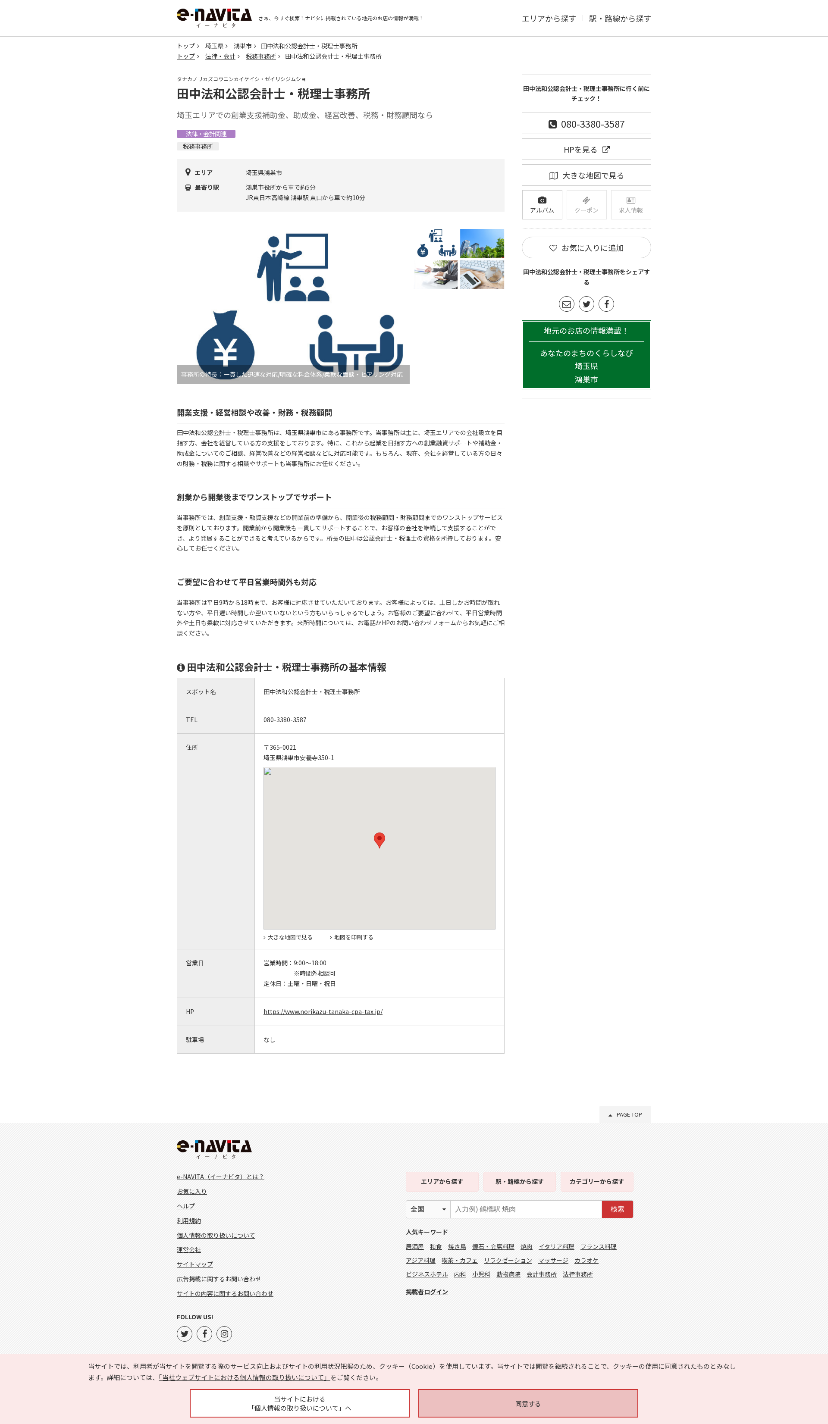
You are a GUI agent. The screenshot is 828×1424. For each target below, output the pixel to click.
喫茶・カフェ (460, 1260)
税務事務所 (261, 56)
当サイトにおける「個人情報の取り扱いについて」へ (299, 1403)
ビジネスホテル (427, 1274)
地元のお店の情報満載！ (586, 355)
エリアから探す (549, 18)
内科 (460, 1274)
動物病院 (508, 1274)
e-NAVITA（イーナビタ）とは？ (220, 1176)
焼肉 (527, 1246)
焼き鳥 (457, 1246)
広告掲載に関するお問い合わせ (219, 1278)
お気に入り (192, 1191)
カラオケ (586, 1260)
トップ (186, 45)
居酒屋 (415, 1246)
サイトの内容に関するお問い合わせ (225, 1293)
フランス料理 (598, 1246)
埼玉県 (214, 45)
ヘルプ (186, 1206)
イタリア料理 (556, 1246)
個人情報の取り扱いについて (216, 1235)
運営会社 (189, 1249)
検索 (617, 1209)
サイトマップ (195, 1264)
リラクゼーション (508, 1260)
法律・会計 (220, 56)
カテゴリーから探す (597, 1181)
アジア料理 (421, 1260)
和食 (436, 1246)
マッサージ (553, 1260)
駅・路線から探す (620, 18)
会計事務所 (542, 1274)
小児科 (481, 1274)
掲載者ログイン (427, 1291)
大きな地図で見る (290, 937)
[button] (379, 840)
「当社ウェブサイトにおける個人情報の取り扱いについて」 (244, 1377)
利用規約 (189, 1220)
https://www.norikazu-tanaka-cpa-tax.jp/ (323, 1011)
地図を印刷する (353, 937)
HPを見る (581, 149)
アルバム (542, 210)
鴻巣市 (243, 45)
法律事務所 (578, 1274)
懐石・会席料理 (493, 1246)
